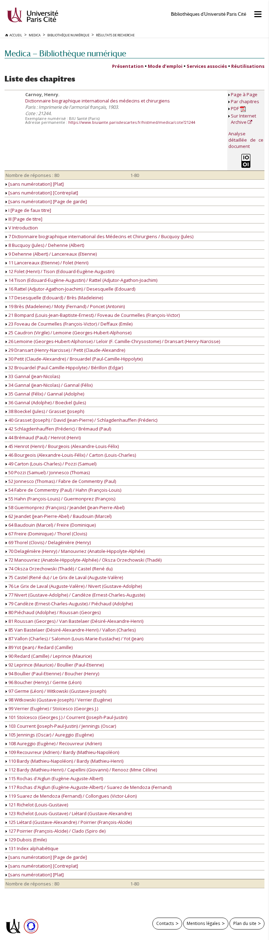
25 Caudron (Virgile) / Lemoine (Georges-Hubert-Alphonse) (69, 332)
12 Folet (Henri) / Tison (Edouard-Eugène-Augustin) (60, 271)
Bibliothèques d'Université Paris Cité (208, 14)
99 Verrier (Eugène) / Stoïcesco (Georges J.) (52, 708)
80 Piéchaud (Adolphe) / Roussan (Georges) (54, 612)
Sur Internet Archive (243, 119)
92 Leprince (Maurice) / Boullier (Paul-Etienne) (55, 665)
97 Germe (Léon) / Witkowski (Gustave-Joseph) (56, 691)
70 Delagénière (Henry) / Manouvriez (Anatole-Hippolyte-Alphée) (76, 551)
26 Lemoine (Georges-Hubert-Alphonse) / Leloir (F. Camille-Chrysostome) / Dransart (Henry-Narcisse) (113, 341)
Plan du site (244, 923)
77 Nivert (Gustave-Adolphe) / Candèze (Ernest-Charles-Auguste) (76, 595)
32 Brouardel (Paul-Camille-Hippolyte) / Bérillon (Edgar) (65, 367)
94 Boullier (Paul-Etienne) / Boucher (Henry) (53, 673)
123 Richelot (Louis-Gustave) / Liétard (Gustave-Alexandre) (69, 813)
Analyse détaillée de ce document (245, 139)
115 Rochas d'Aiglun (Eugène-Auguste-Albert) (55, 778)
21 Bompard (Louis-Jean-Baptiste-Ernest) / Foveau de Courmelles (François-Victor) (93, 315)
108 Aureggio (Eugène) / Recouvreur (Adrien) (54, 743)
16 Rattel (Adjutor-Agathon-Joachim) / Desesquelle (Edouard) (71, 289)
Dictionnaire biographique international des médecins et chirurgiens (97, 101)
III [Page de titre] (24, 219)
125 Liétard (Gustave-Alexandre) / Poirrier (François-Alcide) (69, 822)
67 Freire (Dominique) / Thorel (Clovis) (47, 533)
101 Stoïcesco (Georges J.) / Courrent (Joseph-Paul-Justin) (67, 717)
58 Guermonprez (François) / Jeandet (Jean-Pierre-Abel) (65, 507)
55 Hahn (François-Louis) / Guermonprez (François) (61, 499)
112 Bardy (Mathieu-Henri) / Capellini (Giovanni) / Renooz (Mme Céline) (82, 770)
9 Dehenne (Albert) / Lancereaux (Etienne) (52, 254)
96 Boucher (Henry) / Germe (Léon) (44, 682)
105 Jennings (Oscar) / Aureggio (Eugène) (50, 735)
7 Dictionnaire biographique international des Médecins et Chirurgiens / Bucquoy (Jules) (100, 236)
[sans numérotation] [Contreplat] (42, 193)
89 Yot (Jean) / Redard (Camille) (40, 647)
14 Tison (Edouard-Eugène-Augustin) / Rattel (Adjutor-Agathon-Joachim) (82, 280)
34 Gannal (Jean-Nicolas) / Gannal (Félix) (49, 385)
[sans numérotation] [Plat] (35, 184)
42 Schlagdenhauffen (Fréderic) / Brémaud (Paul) (59, 429)
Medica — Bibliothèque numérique (65, 53)
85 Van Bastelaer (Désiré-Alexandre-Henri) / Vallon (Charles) (71, 630)
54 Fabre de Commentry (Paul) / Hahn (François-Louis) (64, 490)
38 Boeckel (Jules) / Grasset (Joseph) (45, 411)
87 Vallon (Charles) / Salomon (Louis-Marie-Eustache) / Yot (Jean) (75, 638)
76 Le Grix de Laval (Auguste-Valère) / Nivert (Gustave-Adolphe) (74, 586)
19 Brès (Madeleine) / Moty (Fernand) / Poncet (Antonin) (66, 306)
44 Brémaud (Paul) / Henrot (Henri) (44, 437)
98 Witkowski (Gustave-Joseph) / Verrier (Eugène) (59, 700)
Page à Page (244, 94)
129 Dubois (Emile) (27, 839)
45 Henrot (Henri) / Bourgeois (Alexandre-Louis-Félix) (63, 446)
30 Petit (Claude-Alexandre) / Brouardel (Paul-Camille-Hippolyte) (75, 359)
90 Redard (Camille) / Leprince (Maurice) (49, 656)
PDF (235, 108)
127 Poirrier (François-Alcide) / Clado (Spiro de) (56, 831)
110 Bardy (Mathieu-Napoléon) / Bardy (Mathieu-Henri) (65, 761)
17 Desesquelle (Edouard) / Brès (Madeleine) (55, 297)
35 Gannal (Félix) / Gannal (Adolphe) (45, 394)
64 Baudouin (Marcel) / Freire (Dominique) (51, 525)
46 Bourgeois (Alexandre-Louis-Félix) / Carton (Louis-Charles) (71, 455)
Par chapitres (245, 101)
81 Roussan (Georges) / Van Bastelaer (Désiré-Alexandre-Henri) (75, 621)
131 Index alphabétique (32, 848)
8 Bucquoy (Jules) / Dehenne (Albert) (45, 245)
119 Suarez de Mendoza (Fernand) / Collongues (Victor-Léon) (72, 796)
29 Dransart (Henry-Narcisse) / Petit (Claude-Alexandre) (66, 350)
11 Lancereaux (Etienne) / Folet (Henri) (47, 262)
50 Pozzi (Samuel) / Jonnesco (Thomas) (48, 472)
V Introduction (22, 228)
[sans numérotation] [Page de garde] (47, 201)
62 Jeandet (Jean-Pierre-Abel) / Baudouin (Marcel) (59, 516)
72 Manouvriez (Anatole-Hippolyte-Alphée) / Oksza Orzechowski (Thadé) (84, 560)
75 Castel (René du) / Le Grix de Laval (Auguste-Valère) (65, 577)
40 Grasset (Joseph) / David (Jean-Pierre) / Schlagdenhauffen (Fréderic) (82, 420)
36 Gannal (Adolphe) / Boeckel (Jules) (46, 402)
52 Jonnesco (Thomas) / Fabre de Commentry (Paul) (61, 481)
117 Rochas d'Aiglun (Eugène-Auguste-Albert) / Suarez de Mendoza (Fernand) (89, 787)
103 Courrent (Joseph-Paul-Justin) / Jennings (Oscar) (61, 726)
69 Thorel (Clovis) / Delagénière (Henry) (49, 542)
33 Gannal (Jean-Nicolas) (33, 376)
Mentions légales (203, 923)
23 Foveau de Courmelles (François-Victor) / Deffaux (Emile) (69, 324)
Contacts (165, 923)
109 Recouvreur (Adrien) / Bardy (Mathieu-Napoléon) (63, 752)
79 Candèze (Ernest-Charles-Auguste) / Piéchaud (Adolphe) (70, 603)
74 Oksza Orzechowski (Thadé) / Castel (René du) (59, 568)
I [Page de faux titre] (29, 210)
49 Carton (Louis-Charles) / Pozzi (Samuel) (51, 464)
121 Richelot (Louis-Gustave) (37, 805)
